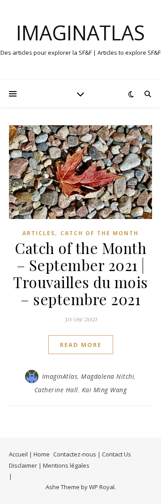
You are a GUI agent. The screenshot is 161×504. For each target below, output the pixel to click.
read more (81, 345)
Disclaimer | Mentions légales (49, 465)
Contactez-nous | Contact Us (92, 454)
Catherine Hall (56, 390)
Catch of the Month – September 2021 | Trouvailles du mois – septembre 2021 (80, 273)
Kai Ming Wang (104, 390)
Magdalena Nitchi (107, 376)
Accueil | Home (29, 454)
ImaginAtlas (80, 32)
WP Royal (101, 487)
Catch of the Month (99, 233)
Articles (38, 233)
